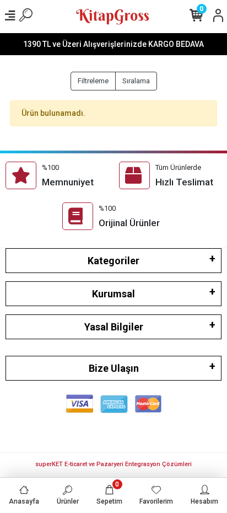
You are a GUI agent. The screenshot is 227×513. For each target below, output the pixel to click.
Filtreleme (93, 81)
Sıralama (136, 81)
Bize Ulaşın (114, 368)
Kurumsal (113, 294)
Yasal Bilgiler (113, 327)
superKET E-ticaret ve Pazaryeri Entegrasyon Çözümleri (113, 464)
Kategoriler (113, 260)
